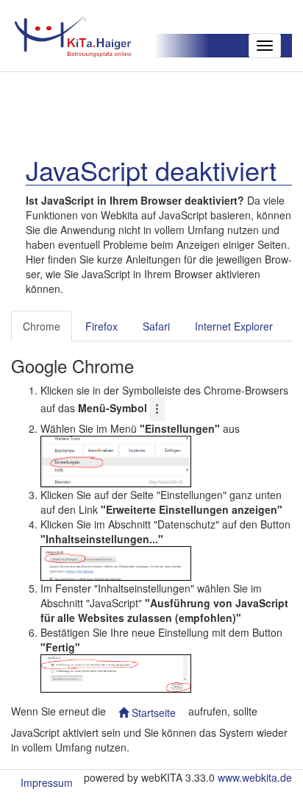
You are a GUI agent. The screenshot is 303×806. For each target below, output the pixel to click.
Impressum (47, 782)
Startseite (152, 712)
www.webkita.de (255, 777)
